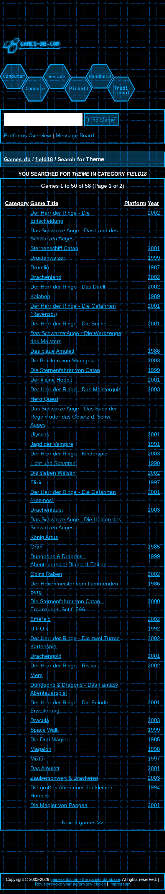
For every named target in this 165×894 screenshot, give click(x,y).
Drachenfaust (46, 510)
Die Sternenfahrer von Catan (65, 370)
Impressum (119, 884)
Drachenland (45, 277)
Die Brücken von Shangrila (62, 360)
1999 (154, 258)
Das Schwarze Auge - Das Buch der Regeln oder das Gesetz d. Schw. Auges (73, 416)
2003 (154, 360)
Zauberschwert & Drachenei (64, 778)
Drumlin (39, 267)
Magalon (40, 749)
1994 (154, 787)
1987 (154, 267)
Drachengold (45, 656)
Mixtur (37, 759)
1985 (154, 547)
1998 (154, 749)
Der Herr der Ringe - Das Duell (67, 287)
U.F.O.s (39, 628)
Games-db (17, 159)
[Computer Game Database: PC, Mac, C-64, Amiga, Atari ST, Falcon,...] (12, 68)
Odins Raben (46, 574)
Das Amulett (44, 768)
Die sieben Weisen (53, 473)
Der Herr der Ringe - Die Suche (68, 323)
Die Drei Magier (49, 739)
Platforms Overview (27, 135)
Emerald (40, 619)
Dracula (39, 720)
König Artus (44, 537)
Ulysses (39, 434)
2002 (154, 213)
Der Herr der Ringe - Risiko (63, 665)
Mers (36, 675)
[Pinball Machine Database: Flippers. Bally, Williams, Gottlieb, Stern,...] (78, 68)
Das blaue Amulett (52, 351)
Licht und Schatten (53, 463)
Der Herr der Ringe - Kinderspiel (69, 453)
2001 (154, 248)
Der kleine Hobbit (51, 380)
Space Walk (44, 730)
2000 (154, 601)
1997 (154, 482)
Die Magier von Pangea (58, 805)
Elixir (36, 482)
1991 (154, 444)
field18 (44, 159)
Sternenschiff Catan (54, 248)
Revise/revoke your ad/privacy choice (70, 884)
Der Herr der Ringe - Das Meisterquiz (75, 389)
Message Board (75, 135)
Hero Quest (44, 399)
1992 (154, 628)
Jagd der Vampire (51, 444)
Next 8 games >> (82, 822)
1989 (154, 296)
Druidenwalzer (47, 258)
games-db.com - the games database (85, 879)
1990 (154, 463)
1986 (154, 351)
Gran (36, 547)
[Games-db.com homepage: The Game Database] (30, 60)
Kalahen (40, 296)
